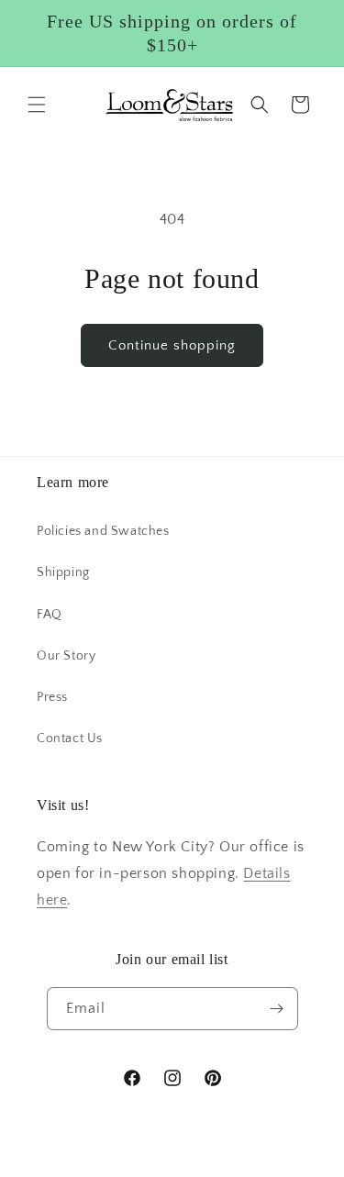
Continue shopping (172, 345)
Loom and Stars (193, 1166)
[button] (37, 104)
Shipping (63, 572)
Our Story (66, 656)
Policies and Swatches (103, 531)
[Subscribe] (277, 1008)
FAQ (49, 614)
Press (52, 697)
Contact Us (70, 738)
